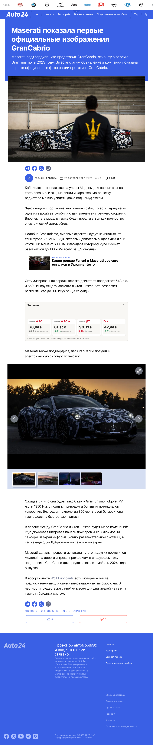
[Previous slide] (14, 419)
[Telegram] (28, 736)
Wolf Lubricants (62, 578)
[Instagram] (35, 736)
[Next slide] (139, 419)
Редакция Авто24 (46, 178)
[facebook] (34, 168)
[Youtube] (21, 736)
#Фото (67, 611)
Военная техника (83, 14)
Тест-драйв (64, 14)
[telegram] (27, 168)
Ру (145, 14)
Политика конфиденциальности (121, 726)
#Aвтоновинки (50, 611)
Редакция (110, 714)
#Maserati (80, 611)
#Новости (31, 611)
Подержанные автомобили (112, 14)
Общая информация (116, 695)
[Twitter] (13, 736)
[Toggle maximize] (139, 371)
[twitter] (41, 168)
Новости (49, 14)
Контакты (110, 720)
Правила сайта (113, 707)
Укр (136, 14)
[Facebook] (6, 736)
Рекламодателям (114, 701)
